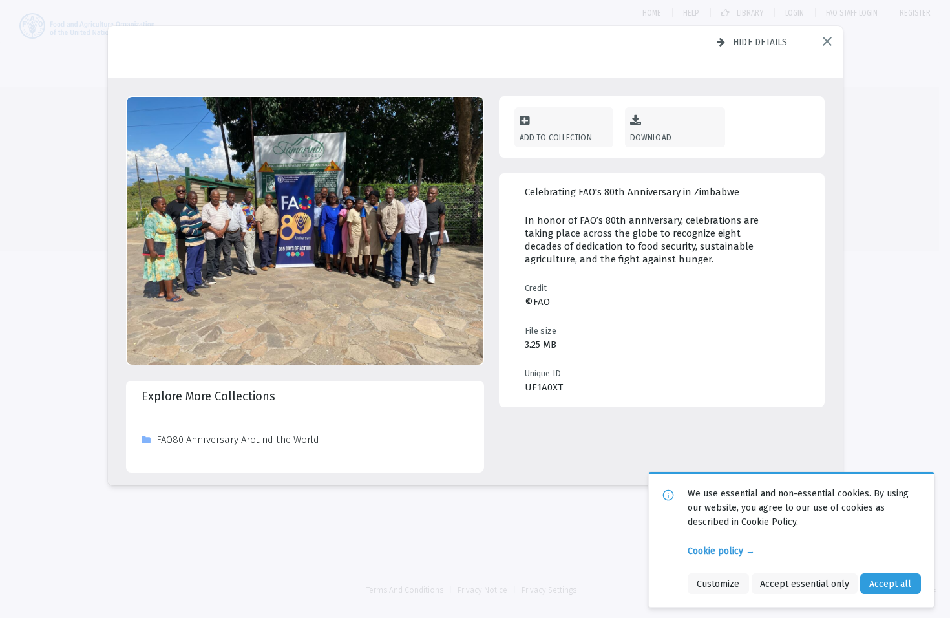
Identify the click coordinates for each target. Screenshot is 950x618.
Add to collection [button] (556, 137)
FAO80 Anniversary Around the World (237, 439)
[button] (827, 41)
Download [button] (651, 137)
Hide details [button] (760, 42)
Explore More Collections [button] (208, 396)
